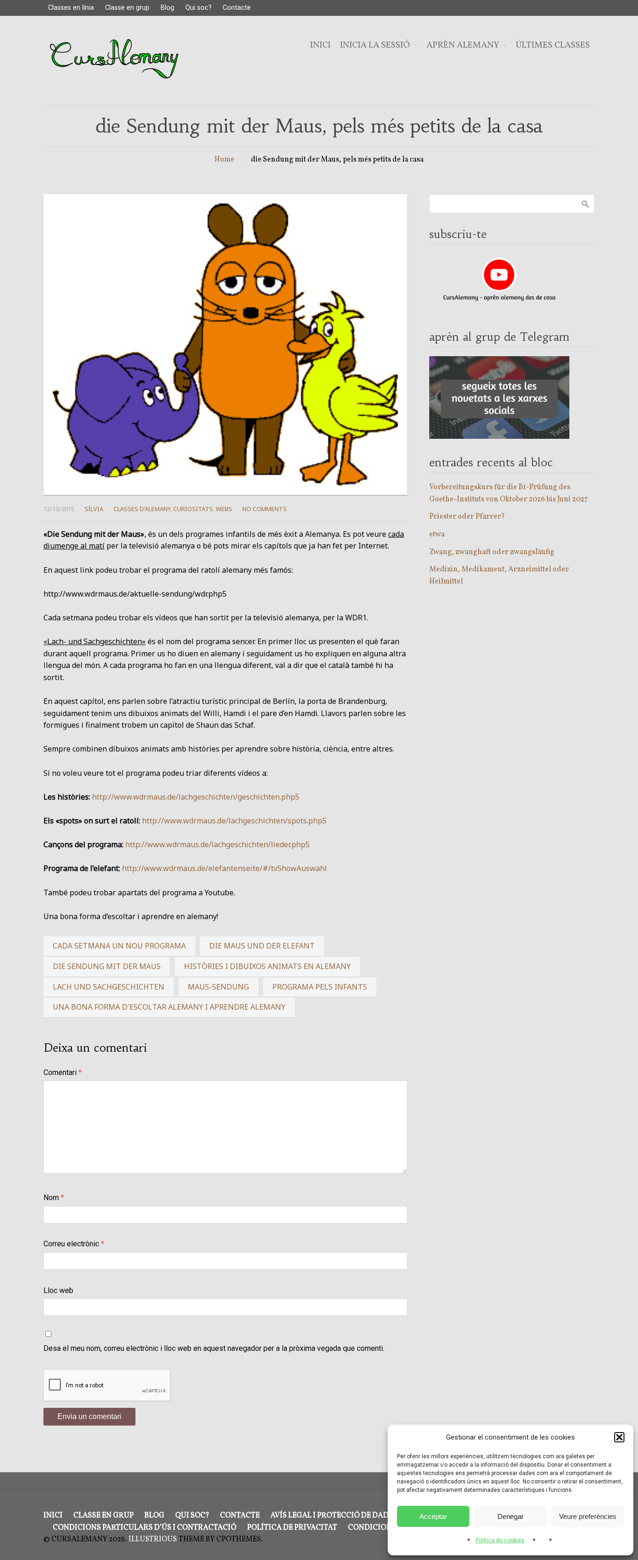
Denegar (510, 1516)
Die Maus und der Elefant (262, 946)
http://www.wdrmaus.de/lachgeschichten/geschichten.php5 (195, 797)
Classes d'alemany (141, 509)
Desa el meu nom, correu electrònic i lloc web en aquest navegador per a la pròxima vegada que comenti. (213, 1348)
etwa (437, 534)
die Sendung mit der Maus (107, 966)
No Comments (264, 509)
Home (224, 160)
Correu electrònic (73, 1243)
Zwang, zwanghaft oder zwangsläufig (491, 552)
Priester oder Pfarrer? (467, 517)
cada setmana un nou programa (119, 946)
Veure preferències (588, 1516)
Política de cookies (500, 1540)
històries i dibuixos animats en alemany (267, 966)
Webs (224, 509)
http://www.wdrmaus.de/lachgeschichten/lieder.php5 (217, 844)
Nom (53, 1197)
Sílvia (94, 509)
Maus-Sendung (218, 987)
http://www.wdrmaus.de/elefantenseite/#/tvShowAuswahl (224, 868)
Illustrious (152, 1539)
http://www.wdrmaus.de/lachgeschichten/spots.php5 (234, 820)
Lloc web (58, 1290)
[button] (619, 1437)
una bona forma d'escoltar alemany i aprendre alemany (169, 1007)
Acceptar (433, 1516)
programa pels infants (319, 987)
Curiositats (193, 509)
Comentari (62, 1072)
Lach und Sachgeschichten (108, 987)
